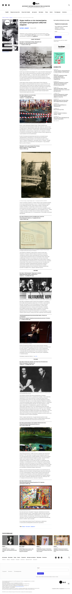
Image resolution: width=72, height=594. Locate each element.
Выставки (41, 12)
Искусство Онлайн (26, 12)
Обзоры (8, 559)
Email (56, 31)
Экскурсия (35, 559)
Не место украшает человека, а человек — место (60, 114)
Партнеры (39, 557)
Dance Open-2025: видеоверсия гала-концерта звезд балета (61, 118)
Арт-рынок (34, 12)
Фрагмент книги (29, 559)
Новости (4, 559)
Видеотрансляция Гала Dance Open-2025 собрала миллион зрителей (61, 101)
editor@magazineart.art (20, 586)
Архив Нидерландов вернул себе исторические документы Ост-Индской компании (26, 550)
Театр (46, 12)
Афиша (23, 526)
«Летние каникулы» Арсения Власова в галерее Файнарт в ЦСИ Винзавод (61, 71)
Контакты (64, 12)
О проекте (23, 557)
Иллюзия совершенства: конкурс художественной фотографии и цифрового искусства (61, 95)
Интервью (13, 559)
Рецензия (17, 559)
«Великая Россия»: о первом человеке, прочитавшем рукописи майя (9, 550)
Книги (51, 12)
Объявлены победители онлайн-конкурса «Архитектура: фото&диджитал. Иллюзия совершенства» (60, 77)
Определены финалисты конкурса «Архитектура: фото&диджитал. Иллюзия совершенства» (61, 84)
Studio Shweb (67, 588)
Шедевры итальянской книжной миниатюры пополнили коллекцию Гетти (61, 550)
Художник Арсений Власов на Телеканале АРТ (60, 105)
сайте (36, 356)
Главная (3, 17)
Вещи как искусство (15, 12)
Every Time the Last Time (59, 109)
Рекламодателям (17, 571)
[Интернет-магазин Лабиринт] (59, 63)
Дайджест (11, 17)
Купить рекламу (5, 51)
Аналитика (23, 559)
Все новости (56, 120)
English (7, 12)
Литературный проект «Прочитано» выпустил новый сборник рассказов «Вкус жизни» (44, 550)
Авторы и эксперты (31, 557)
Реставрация (57, 12)
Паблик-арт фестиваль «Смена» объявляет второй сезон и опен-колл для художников (61, 89)
